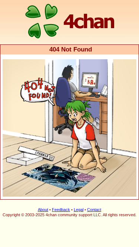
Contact (94, 209)
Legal (78, 209)
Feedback (61, 209)
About (43, 209)
